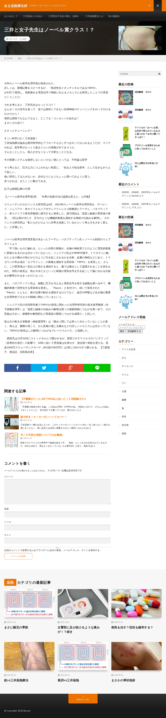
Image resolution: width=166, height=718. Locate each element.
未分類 (125, 425)
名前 (6, 509)
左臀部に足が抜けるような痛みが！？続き (79, 629)
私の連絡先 (114, 16)
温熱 (24, 39)
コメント (8, 476)
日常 (124, 416)
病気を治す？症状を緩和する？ (132, 627)
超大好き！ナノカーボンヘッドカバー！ (43, 416)
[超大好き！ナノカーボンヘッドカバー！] (11, 422)
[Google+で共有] (70, 368)
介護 (124, 391)
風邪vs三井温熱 (68, 680)
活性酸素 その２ (143, 92)
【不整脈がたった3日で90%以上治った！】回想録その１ (53, 398)
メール (7, 522)
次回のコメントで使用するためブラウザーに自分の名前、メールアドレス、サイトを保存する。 (53, 550)
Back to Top (83, 699)
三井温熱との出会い (33, 16)
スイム (125, 374)
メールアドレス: (127, 324)
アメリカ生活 (128, 349)
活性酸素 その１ (143, 109)
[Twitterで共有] (44, 368)
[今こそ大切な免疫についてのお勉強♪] (11, 440)
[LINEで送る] (97, 368)
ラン (124, 382)
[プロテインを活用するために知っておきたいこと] (126, 151)
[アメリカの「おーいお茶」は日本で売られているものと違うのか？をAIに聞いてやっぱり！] (126, 133)
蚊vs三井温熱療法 (16, 680)
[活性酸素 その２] (126, 97)
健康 (124, 399)
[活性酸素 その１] (126, 115)
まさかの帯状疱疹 (123, 680)
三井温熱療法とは (94, 16)
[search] (159, 73)
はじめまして (11, 16)
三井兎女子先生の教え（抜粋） (64, 16)
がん (124, 357)
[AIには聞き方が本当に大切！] (126, 169)
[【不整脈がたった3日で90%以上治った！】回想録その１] (11, 404)
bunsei (135, 195)
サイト (7, 535)
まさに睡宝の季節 (16, 627)
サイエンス (127, 366)
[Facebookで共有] (17, 368)
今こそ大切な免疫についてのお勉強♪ (41, 434)
